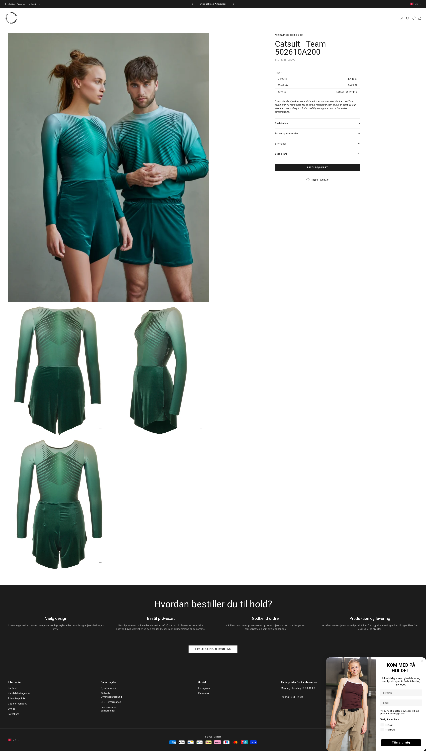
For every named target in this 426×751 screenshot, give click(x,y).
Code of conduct (17, 703)
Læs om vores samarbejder (109, 709)
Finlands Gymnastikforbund (111, 695)
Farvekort (13, 714)
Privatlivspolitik (16, 698)
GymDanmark (108, 688)
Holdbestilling (34, 4)
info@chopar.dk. (171, 625)
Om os (11, 708)
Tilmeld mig (401, 742)
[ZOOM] (201, 293)
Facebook (203, 693)
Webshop (21, 4)
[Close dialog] (422, 661)
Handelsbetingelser (19, 693)
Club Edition (10, 4)
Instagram (204, 688)
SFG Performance (111, 702)
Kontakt (12, 688)
